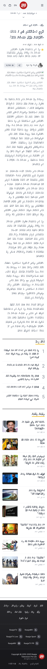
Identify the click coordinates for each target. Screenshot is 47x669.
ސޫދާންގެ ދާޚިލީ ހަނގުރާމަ (30, 25)
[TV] (10, 5)
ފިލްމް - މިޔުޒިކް (29, 612)
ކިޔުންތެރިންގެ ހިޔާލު (23, 664)
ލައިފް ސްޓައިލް (23, 618)
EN (15, 5)
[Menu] (42, 5)
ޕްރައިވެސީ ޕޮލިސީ (34, 664)
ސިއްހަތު (6, 606)
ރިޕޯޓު (42, 25)
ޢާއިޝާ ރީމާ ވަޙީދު (31, 65)
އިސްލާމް (9, 612)
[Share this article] (19, 65)
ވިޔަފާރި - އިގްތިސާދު (18, 606)
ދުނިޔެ (35, 606)
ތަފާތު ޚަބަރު (18, 612)
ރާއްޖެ (41, 606)
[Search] (4, 5)
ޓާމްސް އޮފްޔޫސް (12, 664)
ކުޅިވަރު (29, 606)
